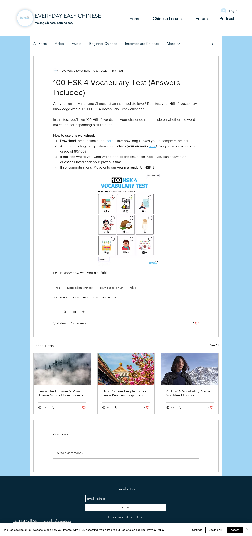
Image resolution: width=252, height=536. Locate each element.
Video (59, 43)
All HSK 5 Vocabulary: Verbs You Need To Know (188, 393)
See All (214, 345)
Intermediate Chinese (142, 43)
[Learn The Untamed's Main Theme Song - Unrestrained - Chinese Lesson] (62, 369)
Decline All (215, 530)
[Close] (247, 530)
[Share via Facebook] (55, 311)
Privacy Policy (155, 530)
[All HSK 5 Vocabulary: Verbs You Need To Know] (189, 369)
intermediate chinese (80, 287)
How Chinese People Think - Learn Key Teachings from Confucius (124, 393)
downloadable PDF (111, 287)
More (171, 43)
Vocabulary (109, 297)
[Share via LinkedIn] (74, 311)
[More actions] (196, 70)
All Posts (40, 43)
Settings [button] (197, 530)
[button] (213, 43)
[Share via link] (84, 311)
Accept (235, 530)
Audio (76, 43)
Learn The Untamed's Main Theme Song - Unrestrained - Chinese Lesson (60, 393)
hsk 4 (133, 287)
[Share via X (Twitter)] (65, 311)
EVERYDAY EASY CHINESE (68, 16)
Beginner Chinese (103, 43)
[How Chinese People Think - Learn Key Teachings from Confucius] (126, 369)
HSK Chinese (91, 297)
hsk (58, 287)
